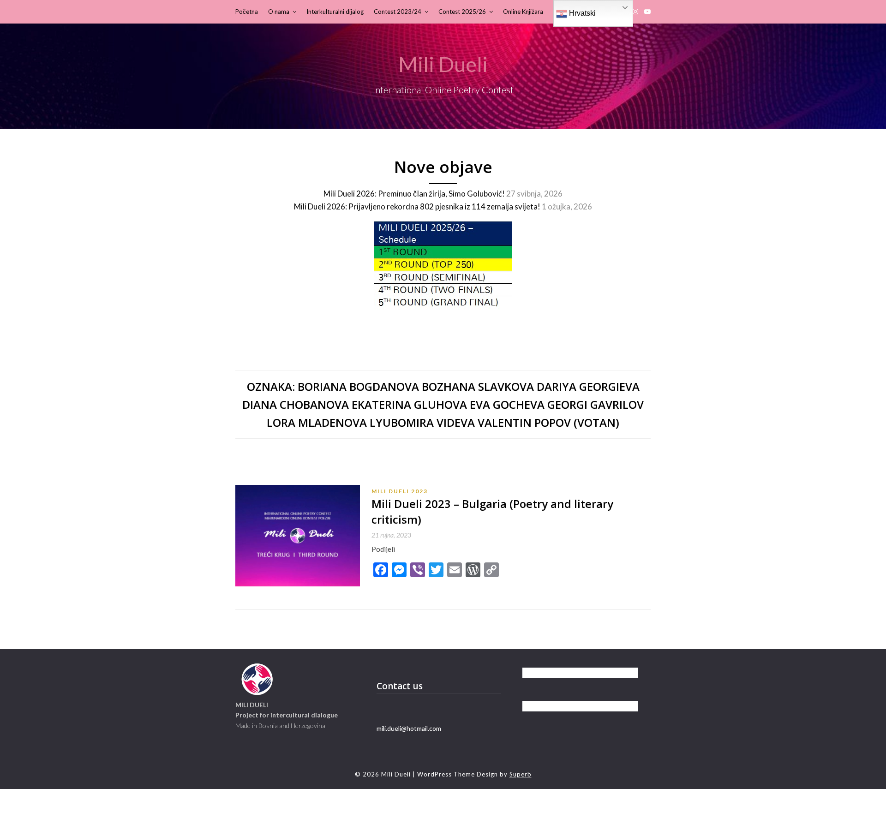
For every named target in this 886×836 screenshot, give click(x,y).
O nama (278, 11)
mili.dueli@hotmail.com (409, 728)
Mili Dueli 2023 (399, 491)
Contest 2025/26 (462, 11)
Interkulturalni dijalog (335, 11)
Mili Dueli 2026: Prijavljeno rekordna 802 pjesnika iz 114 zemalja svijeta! (417, 206)
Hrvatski (581, 13)
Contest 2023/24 (397, 11)
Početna (246, 11)
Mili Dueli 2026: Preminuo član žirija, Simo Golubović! (414, 193)
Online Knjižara (523, 11)
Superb (520, 774)
